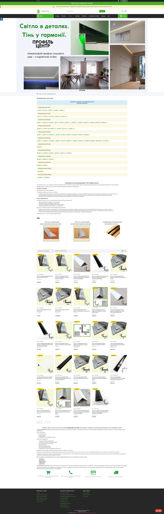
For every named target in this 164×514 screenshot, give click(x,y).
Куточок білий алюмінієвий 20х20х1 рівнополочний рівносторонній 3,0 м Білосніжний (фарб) (82, 412)
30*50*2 (87, 134)
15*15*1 (39, 116)
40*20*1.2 (69, 141)
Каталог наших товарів (41, 496)
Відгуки (103, 16)
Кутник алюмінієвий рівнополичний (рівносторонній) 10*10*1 (44, 277)
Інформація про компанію (42, 494)
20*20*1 (39, 122)
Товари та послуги (42, 93)
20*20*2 (51, 122)
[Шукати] (102, 11)
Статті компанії (86, 492)
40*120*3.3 (99, 141)
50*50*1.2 (39, 153)
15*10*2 (51, 116)
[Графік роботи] (126, 11)
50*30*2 (69, 153)
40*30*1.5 (81, 141)
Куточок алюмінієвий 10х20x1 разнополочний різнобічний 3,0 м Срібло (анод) (117, 344)
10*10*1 (39, 110)
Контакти (84, 16)
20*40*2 (92, 122)
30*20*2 (75, 134)
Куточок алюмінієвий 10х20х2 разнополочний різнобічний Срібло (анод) (99, 378)
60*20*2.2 (45, 159)
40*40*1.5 (39, 141)
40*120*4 (105, 141)
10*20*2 (55, 110)
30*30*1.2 (45, 134)
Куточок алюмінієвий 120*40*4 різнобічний (62, 310)
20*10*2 (62, 122)
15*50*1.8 (64, 116)
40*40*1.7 (46, 141)
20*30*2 (80, 122)
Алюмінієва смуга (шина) (65, 503)
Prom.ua (88, 510)
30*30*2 (58, 134)
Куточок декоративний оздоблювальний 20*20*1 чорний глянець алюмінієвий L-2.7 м (117, 378)
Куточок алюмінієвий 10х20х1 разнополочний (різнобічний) (98, 344)
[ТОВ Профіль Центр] (38, 11)
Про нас (64, 16)
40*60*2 (87, 141)
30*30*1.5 (51, 134)
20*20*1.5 (45, 122)
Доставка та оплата (94, 16)
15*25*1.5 (57, 116)
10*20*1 (50, 110)
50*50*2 (46, 153)
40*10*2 (63, 141)
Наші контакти (40, 501)
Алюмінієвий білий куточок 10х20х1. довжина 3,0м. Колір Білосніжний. (45, 378)
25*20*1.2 (71, 128)
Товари (70, 16)
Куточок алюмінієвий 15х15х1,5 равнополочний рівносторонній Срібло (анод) (81, 344)
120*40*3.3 (40, 177)
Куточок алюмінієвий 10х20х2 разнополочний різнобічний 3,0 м (81, 378)
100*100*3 (40, 171)
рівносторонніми (42, 434)
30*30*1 (39, 134)
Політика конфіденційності (91, 512)
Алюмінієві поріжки (64, 492)
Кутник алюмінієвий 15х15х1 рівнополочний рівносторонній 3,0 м (82, 310)
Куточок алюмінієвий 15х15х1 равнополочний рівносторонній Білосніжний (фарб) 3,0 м (117, 311)
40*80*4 (93, 141)
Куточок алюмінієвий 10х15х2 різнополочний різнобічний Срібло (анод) (117, 277)
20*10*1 (56, 122)
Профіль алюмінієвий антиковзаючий (68, 496)
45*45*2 (39, 147)
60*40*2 (51, 159)
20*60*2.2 (103, 122)
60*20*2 (39, 159)
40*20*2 (75, 141)
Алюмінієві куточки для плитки (66, 494)
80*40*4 (45, 165)
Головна (57, 16)
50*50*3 (51, 153)
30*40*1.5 (81, 134)
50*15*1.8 (62, 153)
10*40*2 (61, 110)
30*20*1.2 (69, 134)
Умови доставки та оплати (42, 498)
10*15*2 (45, 110)
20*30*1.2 (74, 122)
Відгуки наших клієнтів (41, 499)
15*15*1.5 (45, 116)
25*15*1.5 (65, 128)
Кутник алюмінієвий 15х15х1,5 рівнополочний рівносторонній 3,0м (63, 344)
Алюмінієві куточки (64, 499)
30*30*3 (63, 134)
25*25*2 (59, 128)
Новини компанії (86, 494)
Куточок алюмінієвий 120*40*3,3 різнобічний (44, 310)
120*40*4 (47, 177)
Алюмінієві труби (63, 501)
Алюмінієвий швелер (64, 507)
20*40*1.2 (86, 122)
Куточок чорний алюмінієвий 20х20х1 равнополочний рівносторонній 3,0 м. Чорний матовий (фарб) (100, 412)
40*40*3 (58, 141)
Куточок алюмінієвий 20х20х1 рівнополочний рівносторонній (43, 411)
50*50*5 (57, 153)
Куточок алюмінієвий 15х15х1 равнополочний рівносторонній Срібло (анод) (99, 311)
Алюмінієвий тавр (64, 505)
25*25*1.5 (53, 128)
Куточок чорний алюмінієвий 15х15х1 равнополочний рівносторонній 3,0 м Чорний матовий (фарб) (45, 344)
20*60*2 (98, 122)
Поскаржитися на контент (80, 512)
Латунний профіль (64, 498)
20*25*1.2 (67, 122)
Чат (159, 510)
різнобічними (42, 435)
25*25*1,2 (39, 128)
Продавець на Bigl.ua (82, 511)
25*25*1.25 (47, 128)
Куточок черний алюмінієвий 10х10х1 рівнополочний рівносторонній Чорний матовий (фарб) (100, 277)
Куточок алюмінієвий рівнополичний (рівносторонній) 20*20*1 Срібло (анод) (63, 412)
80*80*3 (39, 165)
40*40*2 (52, 141)
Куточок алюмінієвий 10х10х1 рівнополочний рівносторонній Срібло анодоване (62, 277)
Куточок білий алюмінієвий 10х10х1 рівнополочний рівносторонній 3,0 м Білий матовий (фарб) (82, 277)
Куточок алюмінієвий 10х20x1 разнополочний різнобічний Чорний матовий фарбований (63, 378)
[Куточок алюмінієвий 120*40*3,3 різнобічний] (45, 296)
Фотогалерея (86, 496)
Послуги (77, 16)
